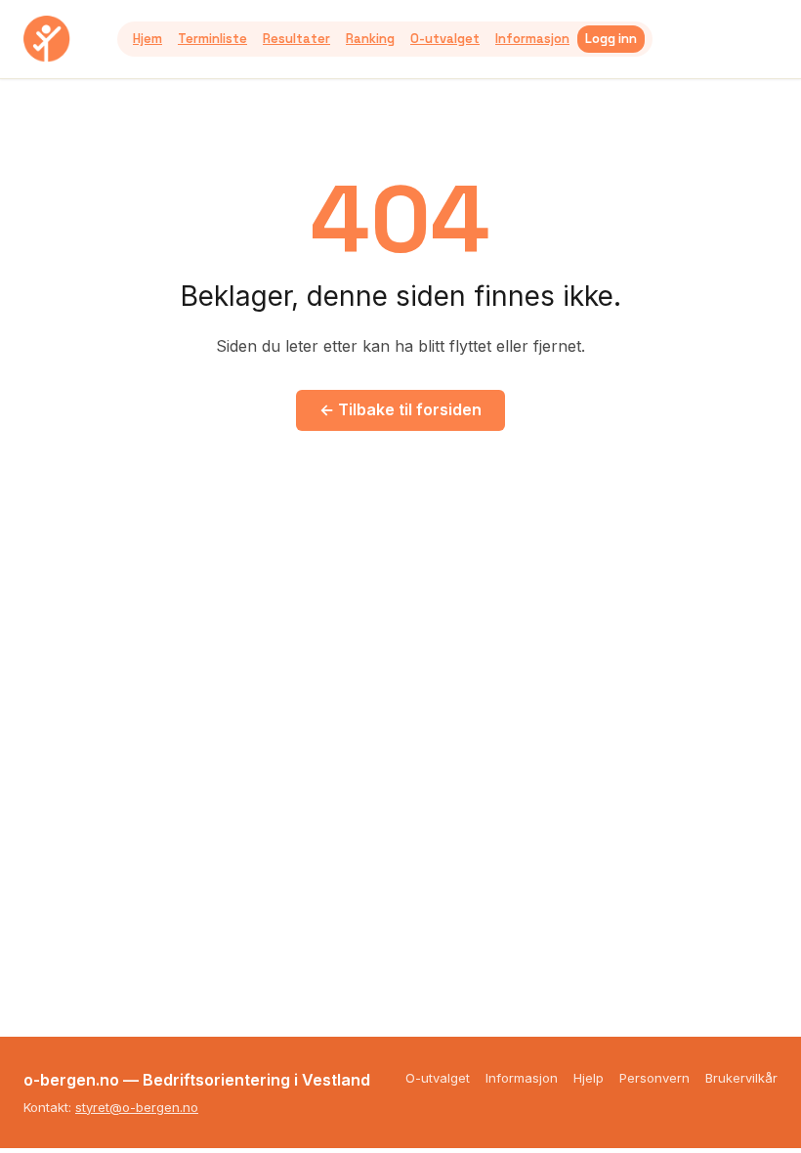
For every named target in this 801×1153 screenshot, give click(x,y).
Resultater (296, 38)
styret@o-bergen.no (136, 1107)
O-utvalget (445, 38)
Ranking (370, 38)
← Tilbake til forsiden (400, 409)
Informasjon (532, 38)
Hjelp (588, 1078)
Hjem (147, 38)
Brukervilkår (741, 1078)
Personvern (654, 1078)
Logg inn (611, 38)
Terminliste (212, 38)
